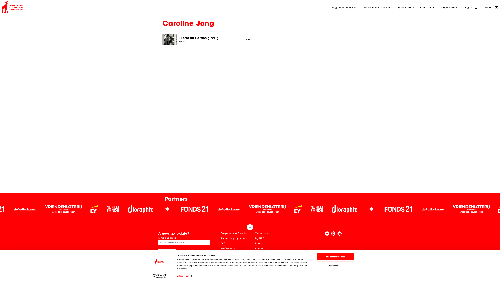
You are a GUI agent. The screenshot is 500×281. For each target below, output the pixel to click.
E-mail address (167, 237)
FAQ (223, 243)
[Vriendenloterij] (40, 209)
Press (258, 243)
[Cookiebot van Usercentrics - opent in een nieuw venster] (159, 276)
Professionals (229, 248)
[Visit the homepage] (12, 7)
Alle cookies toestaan (335, 257)
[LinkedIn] (340, 244)
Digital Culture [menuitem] (405, 7)
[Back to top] (250, 227)
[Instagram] (333, 244)
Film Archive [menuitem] (427, 7)
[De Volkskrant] (205, 209)
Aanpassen (334, 265)
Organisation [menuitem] (449, 7)
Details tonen (183, 276)
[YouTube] (327, 244)
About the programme (234, 238)
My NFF (259, 238)
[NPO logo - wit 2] (143, 209)
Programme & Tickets (234, 233)
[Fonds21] (171, 209)
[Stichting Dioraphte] (117, 209)
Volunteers (261, 233)
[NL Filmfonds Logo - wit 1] (89, 209)
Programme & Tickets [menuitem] (344, 7)
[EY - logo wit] (71, 209)
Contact (259, 248)
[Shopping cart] (496, 7)
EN (486, 7)
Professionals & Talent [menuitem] (377, 7)
